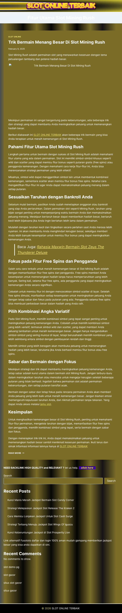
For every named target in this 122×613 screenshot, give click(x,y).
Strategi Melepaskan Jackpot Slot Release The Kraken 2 (40, 508)
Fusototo (26, 540)
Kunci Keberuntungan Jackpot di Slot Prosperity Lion (38, 532)
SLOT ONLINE (14, 37)
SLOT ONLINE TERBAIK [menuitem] (47, 134)
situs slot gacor (13, 582)
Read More (16, 453)
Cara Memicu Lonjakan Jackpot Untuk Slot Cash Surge (40, 516)
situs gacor (10, 590)
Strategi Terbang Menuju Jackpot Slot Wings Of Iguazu (40, 524)
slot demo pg (11, 567)
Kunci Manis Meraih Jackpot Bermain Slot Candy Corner (40, 500)
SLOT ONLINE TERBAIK (66, 608)
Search (8, 475)
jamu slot (45, 404)
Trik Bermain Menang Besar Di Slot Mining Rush (56, 42)
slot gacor (9, 574)
